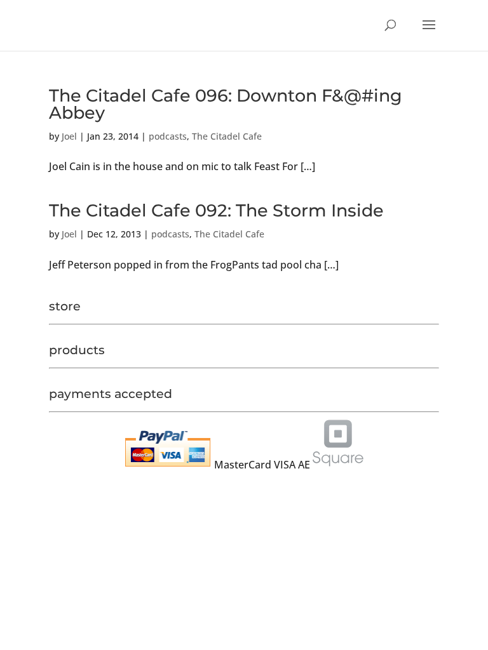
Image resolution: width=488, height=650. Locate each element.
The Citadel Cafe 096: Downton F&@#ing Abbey (225, 104)
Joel (69, 136)
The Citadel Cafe (227, 136)
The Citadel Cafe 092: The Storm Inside (216, 210)
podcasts (168, 136)
